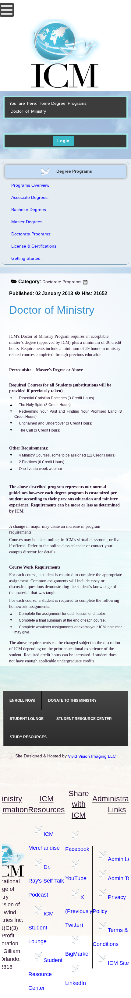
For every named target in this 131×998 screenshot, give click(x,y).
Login (63, 140)
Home (44, 103)
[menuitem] (22, 700)
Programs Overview (30, 185)
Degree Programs (69, 103)
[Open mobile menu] (7, 10)
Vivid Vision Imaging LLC (92, 756)
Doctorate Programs (61, 281)
